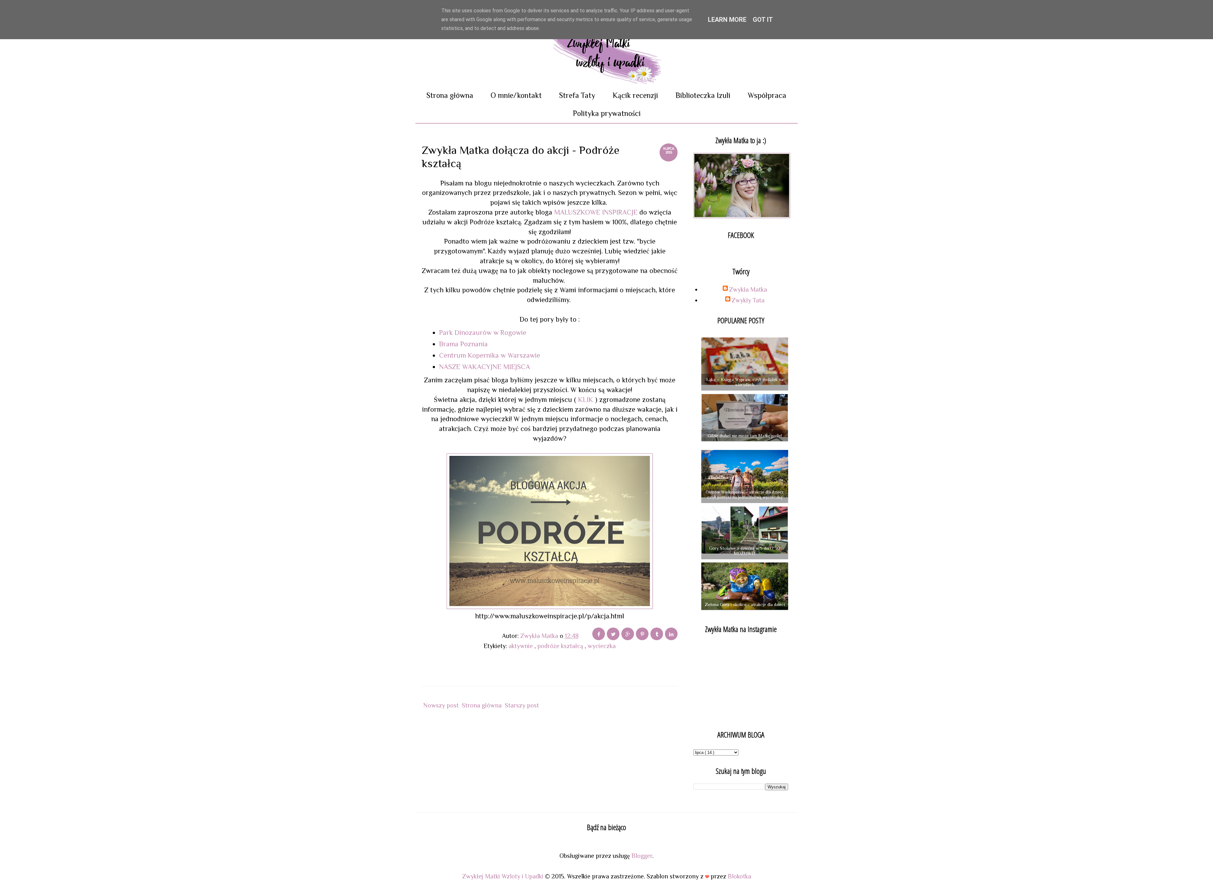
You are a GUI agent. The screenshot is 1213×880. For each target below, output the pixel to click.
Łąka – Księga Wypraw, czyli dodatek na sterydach (744, 382)
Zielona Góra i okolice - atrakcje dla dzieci (745, 604)
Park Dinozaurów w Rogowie (482, 333)
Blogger (641, 855)
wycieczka (602, 645)
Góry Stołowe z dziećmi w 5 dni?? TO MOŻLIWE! (744, 551)
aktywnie (521, 645)
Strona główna (449, 95)
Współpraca (767, 95)
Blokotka (739, 876)
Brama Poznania (463, 344)
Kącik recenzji (635, 95)
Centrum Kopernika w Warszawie (489, 355)
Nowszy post (441, 705)
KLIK (586, 400)
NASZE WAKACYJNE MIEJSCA (484, 367)
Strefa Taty (577, 95)
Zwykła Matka (748, 289)
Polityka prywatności (607, 113)
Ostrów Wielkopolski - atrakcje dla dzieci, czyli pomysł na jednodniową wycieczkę (745, 494)
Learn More (727, 19)
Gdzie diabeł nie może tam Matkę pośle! (745, 435)
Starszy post (522, 705)
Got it (763, 19)
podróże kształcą (561, 645)
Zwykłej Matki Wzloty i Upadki (503, 876)
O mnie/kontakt (516, 95)
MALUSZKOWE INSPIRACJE (595, 212)
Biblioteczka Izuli (702, 95)
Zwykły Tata (748, 300)
